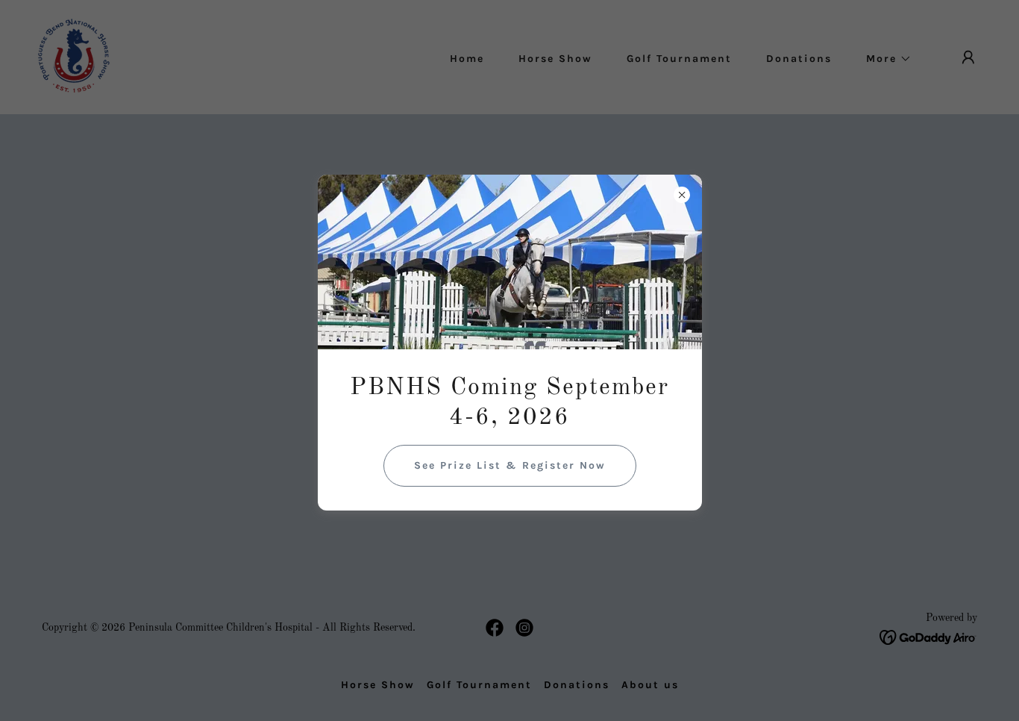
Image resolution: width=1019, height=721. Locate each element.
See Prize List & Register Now (510, 465)
